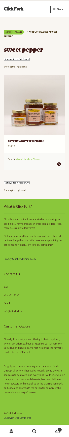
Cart (53, 428)
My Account (11, 431)
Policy (32, 259)
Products (18, 32)
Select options (59, 164)
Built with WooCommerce (17, 417)
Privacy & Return (12, 259)
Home (8, 32)
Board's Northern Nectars (28, 159)
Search (34, 431)
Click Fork (13, 9)
